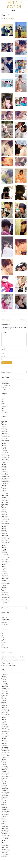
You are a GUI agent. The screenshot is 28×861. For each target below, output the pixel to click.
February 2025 (4, 452)
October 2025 (4, 438)
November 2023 (5, 478)
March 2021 (4, 532)
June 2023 (3, 487)
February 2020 (4, 554)
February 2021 (4, 533)
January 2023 (4, 495)
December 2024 (5, 455)
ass (2, 399)
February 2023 (4, 493)
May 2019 (3, 568)
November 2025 (5, 436)
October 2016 (4, 599)
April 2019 (3, 570)
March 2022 (4, 513)
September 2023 (5, 481)
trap (2, 410)
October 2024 (4, 459)
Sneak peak (4, 387)
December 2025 (5, 435)
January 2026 (4, 433)
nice (6, 311)
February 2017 (4, 592)
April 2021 (3, 530)
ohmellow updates (6, 320)
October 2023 (4, 480)
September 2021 (5, 523)
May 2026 (3, 426)
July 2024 (3, 464)
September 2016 (5, 601)
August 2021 (4, 525)
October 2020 (4, 540)
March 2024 (4, 471)
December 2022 (5, 497)
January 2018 (4, 578)
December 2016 (5, 596)
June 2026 (3, 424)
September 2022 (5, 502)
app (2, 398)
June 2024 (3, 466)
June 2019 (3, 566)
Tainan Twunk (4, 382)
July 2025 (3, 443)
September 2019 (5, 561)
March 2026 (4, 429)
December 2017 (5, 580)
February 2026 (4, 431)
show (2, 408)
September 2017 (5, 583)
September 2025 (5, 440)
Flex (2, 658)
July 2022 (3, 506)
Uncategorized (5, 412)
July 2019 (3, 564)
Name (2, 349)
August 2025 (4, 442)
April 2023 (3, 490)
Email (2, 353)
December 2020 (5, 537)
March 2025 (4, 450)
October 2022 (4, 500)
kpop (2, 401)
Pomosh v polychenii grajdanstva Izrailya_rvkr (12, 656)
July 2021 (3, 526)
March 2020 (4, 552)
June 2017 (3, 589)
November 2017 (5, 582)
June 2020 (3, 547)
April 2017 (3, 590)
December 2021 (5, 518)
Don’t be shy (23, 320)
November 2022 (5, 499)
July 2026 (3, 423)
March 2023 (4, 492)
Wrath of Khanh (21, 660)
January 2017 (4, 594)
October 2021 (4, 521)
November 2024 (5, 457)
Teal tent (11, 663)
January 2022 (4, 516)
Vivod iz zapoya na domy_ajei (8, 660)
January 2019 (4, 575)
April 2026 (3, 428)
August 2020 (4, 544)
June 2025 (3, 445)
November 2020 (5, 538)
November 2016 (5, 597)
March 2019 (4, 571)
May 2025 (3, 447)
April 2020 (3, 551)
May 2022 (3, 509)
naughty (3, 403)
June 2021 (3, 528)
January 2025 (4, 454)
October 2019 (4, 559)
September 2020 (5, 542)
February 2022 (4, 514)
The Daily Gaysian (14, 4)
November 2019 (5, 557)
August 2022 (4, 504)
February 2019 (4, 573)
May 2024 (3, 468)
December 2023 (5, 476)
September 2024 (5, 461)
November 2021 (5, 519)
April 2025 (3, 449)
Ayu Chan (8, 661)
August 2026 (4, 421)
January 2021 (4, 535)
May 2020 (3, 549)
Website (3, 357)
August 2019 (4, 563)
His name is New (5, 385)
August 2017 (4, 585)
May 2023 (3, 488)
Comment (4, 332)
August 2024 (4, 462)
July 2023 (3, 485)
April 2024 (3, 469)
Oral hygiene (4, 389)
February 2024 (4, 473)
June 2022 (3, 507)
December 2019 (5, 556)
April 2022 (3, 511)
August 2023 (4, 483)
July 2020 (3, 545)
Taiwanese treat (5, 383)
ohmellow (3, 406)
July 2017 (3, 587)
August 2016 (4, 602)
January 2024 (4, 474)
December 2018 (5, 577)
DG (13, 18)
